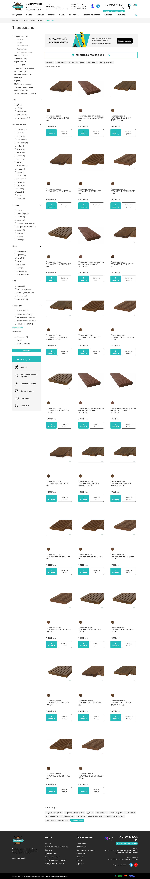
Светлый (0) (20, 264)
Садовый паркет (21, 71)
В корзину (51, 133)
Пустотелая (92, 62)
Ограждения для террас (24, 68)
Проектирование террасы (55, 860)
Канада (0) (20, 240)
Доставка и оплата (92, 15)
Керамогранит (20, 62)
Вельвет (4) (20, 286)
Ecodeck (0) (20, 156)
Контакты (121, 15)
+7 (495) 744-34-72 (115, 6)
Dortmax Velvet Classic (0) (25, 317)
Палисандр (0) (21, 271)
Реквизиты (81, 853)
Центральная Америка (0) (26, 227)
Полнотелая (60, 62)
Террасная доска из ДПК (74, 813)
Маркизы (18, 78)
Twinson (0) (20, 185)
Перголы (17, 81)
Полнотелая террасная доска (57, 820)
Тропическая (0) (22, 115)
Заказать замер (124, 41)
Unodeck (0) (20, 189)
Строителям (81, 843)
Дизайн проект (51, 853)
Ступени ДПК (19, 65)
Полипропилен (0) (23, 343)
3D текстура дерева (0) (25, 293)
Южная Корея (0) (22, 213)
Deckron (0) (20, 149)
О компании (74, 15)
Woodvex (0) (20, 195)
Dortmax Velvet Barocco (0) (26, 321)
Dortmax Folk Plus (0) (24, 314)
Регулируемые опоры (22, 74)
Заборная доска (20, 58)
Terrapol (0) (20, 182)
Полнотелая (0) (22, 296)
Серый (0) (19, 261)
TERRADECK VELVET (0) (24, 324)
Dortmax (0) (20, 152)
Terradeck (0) (21, 179)
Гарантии (108, 15)
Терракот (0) (21, 255)
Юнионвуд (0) (21, 129)
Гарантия (25, 406)
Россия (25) (20, 210)
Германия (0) (21, 220)
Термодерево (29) (23, 118)
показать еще (17, 327)
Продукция (17, 15)
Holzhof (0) (20, 159)
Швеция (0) (20, 230)
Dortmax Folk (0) (22, 311)
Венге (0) (19, 268)
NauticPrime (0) (22, 166)
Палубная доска (116, 813)
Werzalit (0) (20, 192)
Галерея (51, 15)
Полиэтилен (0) (22, 337)
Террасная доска (21, 36)
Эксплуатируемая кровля (54, 864)
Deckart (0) (20, 146)
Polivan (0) (20, 172)
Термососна (130, 813)
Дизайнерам (82, 847)
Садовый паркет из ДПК (115, 816)
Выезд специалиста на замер (56, 847)
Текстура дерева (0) (23, 289)
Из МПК (20, 39)
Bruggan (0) (20, 136)
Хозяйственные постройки (25, 93)
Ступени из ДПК (68, 816)
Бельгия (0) (20, 217)
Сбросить (27, 350)
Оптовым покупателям (85, 850)
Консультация (27, 391)
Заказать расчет (64, 133)
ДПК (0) (19, 105)
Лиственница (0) (22, 111)
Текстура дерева (106, 62)
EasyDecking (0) (22, 143)
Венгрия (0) (20, 233)
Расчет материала (52, 857)
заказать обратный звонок (114, 11)
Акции (61, 15)
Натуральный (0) (22, 274)
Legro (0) (19, 162)
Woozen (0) (20, 199)
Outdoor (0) (20, 169)
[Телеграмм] (98, 6)
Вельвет (49, 62)
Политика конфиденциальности (57, 876)
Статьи (79, 860)
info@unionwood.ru (53, 7)
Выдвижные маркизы (54, 813)
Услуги (29, 15)
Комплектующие (21, 90)
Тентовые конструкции (23, 87)
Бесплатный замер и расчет (29, 375)
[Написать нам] (92, 6)
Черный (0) (20, 258)
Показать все (77, 820)
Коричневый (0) (22, 251)
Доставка (25, 398)
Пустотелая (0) (22, 299)
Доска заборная (52, 816)
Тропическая (22, 49)
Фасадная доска (21, 55)
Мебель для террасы (22, 84)
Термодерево (101, 813)
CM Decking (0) (21, 139)
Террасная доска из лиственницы (89, 816)
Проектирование (28, 384)
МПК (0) (19, 108)
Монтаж (40, 15)
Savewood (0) (21, 175)
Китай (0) (19, 236)
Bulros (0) (19, 133)
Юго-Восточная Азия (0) (25, 223)
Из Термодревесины (24, 52)
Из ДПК (20, 43)
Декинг (90, 813)
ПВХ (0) (19, 340)
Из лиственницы (23, 46)
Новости (80, 857)
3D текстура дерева (76, 62)
